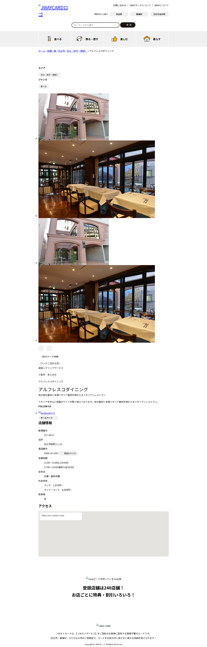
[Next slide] (49, 348)
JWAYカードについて (140, 5)
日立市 (119, 14)
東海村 (139, 14)
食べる (58, 39)
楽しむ (124, 39)
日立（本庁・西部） (49, 74)
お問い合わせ (119, 5)
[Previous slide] (41, 348)
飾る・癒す (92, 39)
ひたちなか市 (159, 14)
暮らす (157, 39)
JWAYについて (161, 5)
